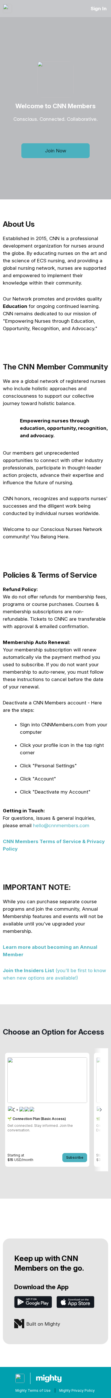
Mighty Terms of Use (33, 1390)
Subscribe (74, 1157)
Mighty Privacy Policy (77, 1390)
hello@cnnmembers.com (61, 825)
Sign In (99, 8)
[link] (47, 1109)
